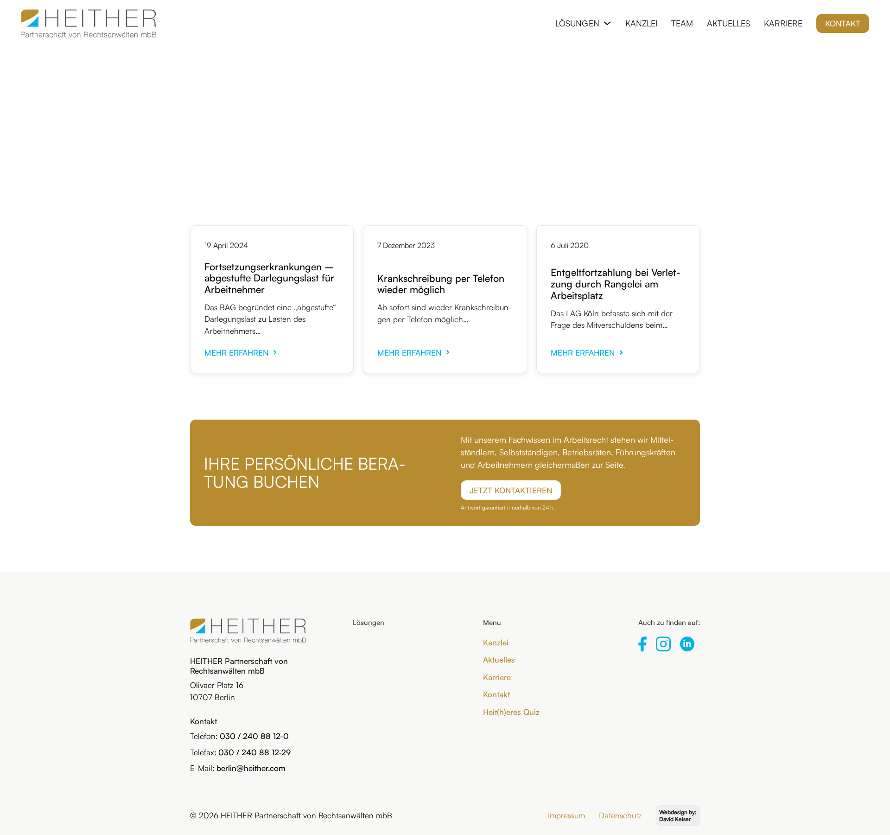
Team (682, 23)
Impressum (566, 815)
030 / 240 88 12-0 (254, 736)
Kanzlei (641, 23)
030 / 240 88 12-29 (254, 752)
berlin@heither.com (251, 768)
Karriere (783, 23)
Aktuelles (728, 23)
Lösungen (577, 23)
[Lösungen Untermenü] (607, 23)
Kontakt (842, 23)
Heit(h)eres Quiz (511, 712)
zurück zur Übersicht (445, 91)
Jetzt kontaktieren (511, 490)
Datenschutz (620, 815)
